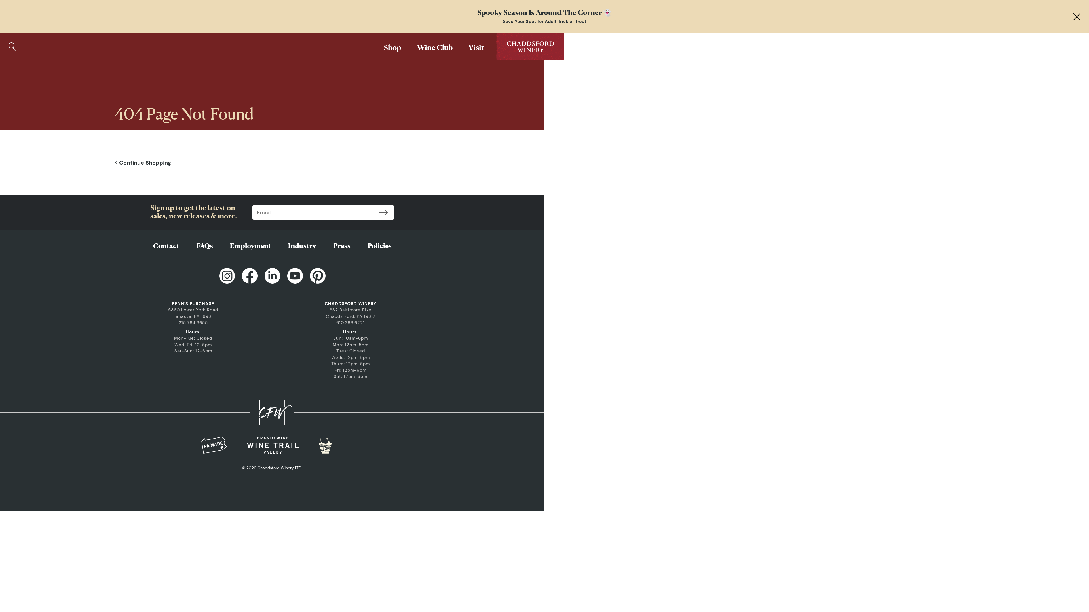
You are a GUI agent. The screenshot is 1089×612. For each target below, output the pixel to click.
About (587, 47)
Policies (380, 246)
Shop (392, 47)
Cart (684, 47)
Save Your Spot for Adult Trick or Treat (544, 21)
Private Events (637, 47)
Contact (166, 246)
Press (342, 246)
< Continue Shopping (143, 162)
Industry (302, 246)
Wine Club (435, 47)
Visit (476, 47)
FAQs (204, 246)
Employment (250, 246)
